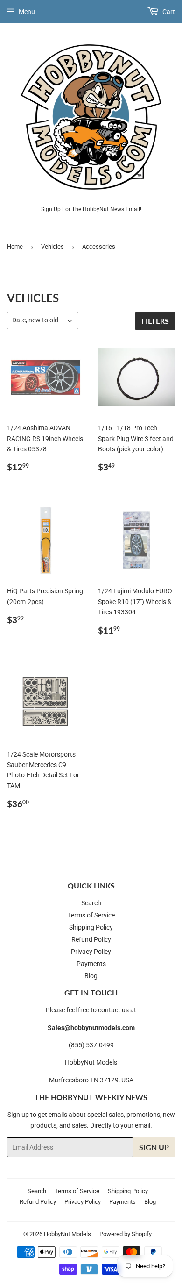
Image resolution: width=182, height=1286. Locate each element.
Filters (155, 320)
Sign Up (154, 1147)
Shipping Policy (91, 927)
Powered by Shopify (125, 1233)
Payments (91, 963)
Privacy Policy (91, 951)
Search (91, 903)
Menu (27, 11)
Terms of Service (91, 915)
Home (15, 246)
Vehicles (52, 246)
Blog (91, 976)
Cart (168, 11)
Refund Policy (91, 939)
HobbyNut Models (67, 1233)
